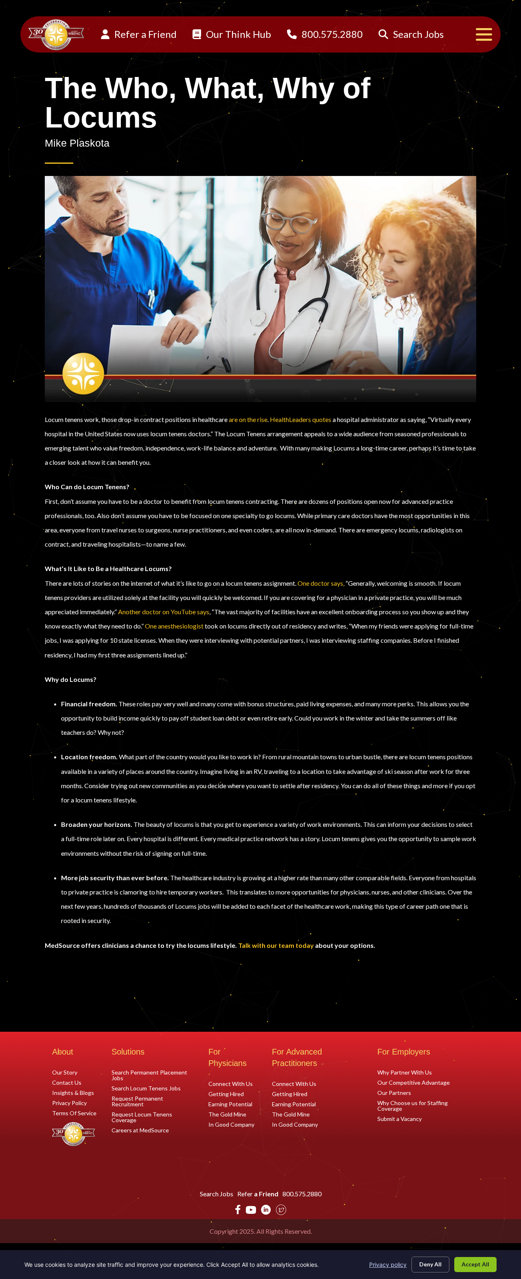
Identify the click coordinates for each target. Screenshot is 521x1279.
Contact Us (66, 1082)
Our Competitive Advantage (413, 1082)
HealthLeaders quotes (300, 419)
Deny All (430, 1264)
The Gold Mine (227, 1114)
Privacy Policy (69, 1102)
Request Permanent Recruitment (137, 1101)
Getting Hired (226, 1093)
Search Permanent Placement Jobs (149, 1075)
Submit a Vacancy (399, 1118)
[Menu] (484, 34)
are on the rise (248, 419)
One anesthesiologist (174, 626)
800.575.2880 (331, 34)
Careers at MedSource (140, 1130)
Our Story (64, 1072)
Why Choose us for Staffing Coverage (412, 1105)
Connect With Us (230, 1083)
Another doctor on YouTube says (163, 611)
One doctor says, (321, 583)
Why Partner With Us (404, 1072)
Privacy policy (388, 1264)
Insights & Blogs (73, 1092)
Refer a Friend (144, 34)
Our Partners (394, 1092)
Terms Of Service (74, 1113)
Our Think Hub (237, 34)
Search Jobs (417, 34)
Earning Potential (230, 1104)
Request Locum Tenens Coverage (142, 1117)
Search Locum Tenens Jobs (146, 1088)
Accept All (475, 1264)
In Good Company (231, 1124)
